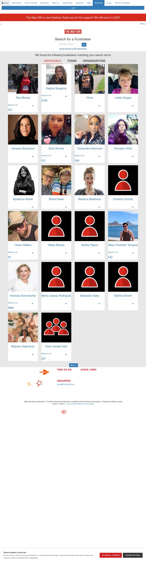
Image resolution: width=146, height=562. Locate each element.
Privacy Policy (89, 404)
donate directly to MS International (73, 48)
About (83, 380)
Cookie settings (132, 555)
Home (6, 3)
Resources (80, 3)
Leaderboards (67, 3)
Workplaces (44, 3)
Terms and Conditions (75, 404)
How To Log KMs (31, 3)
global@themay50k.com (66, 384)
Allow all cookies (111, 555)
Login (73, 8)
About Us (55, 3)
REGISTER (99, 3)
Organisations (94, 61)
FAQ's (104, 375)
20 (73, 365)
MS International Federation (112, 378)
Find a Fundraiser (123, 3)
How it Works (16, 3)
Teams (72, 61)
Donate (109, 3)
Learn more (34, 558)
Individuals (52, 61)
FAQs (89, 3)
